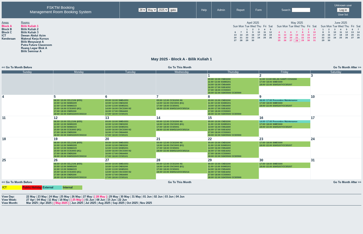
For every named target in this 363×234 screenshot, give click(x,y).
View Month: (10, 202)
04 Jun (180, 196)
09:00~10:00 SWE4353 (116, 100)
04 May (41, 199)
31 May (136, 196)
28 (241, 40)
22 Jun (122, 199)
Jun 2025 (77, 202)
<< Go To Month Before (17, 67)
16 (253, 35)
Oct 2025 (132, 202)
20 (235, 37)
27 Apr (30, 199)
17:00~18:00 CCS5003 (219, 90)
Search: (286, 10)
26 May (76, 196)
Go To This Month (179, 67)
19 (270, 35)
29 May (113, 196)
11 (265, 32)
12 (270, 32)
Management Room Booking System (60, 12)
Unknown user (343, 5)
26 (270, 37)
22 (247, 37)
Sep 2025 (118, 202)
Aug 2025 (104, 202)
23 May (42, 196)
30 (253, 40)
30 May (124, 196)
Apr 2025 (45, 202)
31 (314, 40)
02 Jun (158, 196)
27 (235, 40)
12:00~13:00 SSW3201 (116, 106)
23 (253, 37)
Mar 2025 (32, 202)
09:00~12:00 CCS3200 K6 (170, 100)
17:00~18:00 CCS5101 (116, 114)
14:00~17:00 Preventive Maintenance (278, 121)
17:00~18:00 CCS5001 (168, 106)
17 (259, 35)
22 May (30, 196)
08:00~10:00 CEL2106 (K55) (68, 100)
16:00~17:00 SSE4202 (219, 87)
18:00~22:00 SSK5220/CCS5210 (70, 114)
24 (259, 37)
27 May (87, 196)
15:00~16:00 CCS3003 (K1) (67, 108)
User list (343, 14)
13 (235, 35)
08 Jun (100, 199)
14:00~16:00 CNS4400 (219, 84)
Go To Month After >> (347, 67)
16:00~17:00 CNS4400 (116, 111)
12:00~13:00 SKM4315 (65, 106)
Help (204, 10)
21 (241, 37)
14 (241, 35)
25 (264, 37)
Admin (221, 10)
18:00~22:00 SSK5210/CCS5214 (173, 108)
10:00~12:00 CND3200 (116, 103)
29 (247, 40)
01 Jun (147, 196)
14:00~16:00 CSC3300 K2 (118, 108)
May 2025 (61, 202)
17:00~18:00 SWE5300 (271, 82)
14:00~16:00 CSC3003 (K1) (170, 103)
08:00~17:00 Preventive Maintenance (278, 100)
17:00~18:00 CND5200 (65, 111)
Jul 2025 (90, 202)
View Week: (9, 199)
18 (264, 35)
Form (258, 10)
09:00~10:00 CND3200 (219, 79)
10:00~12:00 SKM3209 (65, 103)
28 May (100, 196)
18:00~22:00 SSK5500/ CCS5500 (224, 93)
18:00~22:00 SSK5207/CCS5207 (275, 84)
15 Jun (111, 199)
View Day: (8, 196)
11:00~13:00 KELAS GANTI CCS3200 (278, 79)
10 (259, 32)
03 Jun (169, 196)
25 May (64, 196)
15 (247, 35)
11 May (52, 199)
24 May (53, 196)
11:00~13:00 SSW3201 (219, 82)
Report (241, 10)
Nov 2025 (146, 202)
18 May (63, 199)
